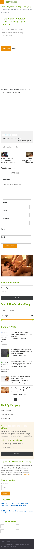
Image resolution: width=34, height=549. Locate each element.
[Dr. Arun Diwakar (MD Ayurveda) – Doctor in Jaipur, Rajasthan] (5, 338)
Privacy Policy (16, 541)
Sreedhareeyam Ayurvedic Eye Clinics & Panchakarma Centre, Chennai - (21, 351)
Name (5, 202)
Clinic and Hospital (7, 414)
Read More (26, 475)
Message (6, 179)
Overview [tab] (6, 49)
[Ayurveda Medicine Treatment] (17, 2)
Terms (8, 541)
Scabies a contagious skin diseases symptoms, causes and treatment (14, 504)
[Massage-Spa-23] (17, 265)
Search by (4, 288)
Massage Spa (27, 7)
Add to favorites (7, 147)
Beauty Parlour (6, 410)
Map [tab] (14, 49)
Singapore (10, 7)
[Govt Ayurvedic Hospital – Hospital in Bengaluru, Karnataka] (5, 390)
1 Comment (14, 355)
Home (3, 7)
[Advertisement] (17, 71)
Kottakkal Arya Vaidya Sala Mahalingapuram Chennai (21, 363)
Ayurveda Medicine (6, 546)
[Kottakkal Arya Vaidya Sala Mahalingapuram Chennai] (5, 367)
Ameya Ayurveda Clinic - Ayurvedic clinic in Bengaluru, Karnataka (20, 378)
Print (16, 147)
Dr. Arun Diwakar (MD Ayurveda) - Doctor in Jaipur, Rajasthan (22, 334)
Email (5, 210)
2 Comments (14, 338)
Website (6, 218)
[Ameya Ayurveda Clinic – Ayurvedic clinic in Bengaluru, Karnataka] (5, 379)
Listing (18, 7)
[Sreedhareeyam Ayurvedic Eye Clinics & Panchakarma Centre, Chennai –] (5, 353)
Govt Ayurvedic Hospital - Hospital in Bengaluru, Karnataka (21, 390)
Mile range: (4, 316)
